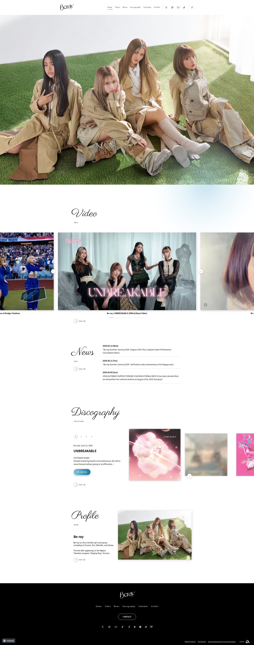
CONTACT (127, 617)
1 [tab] (76, 441)
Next (201, 271)
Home (109, 7)
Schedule (147, 7)
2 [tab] (81, 441)
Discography (135, 7)
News (125, 7)
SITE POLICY (202, 641)
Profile (157, 7)
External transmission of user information (222, 641)
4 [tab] (91, 441)
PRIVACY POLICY (190, 641)
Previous (53, 271)
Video (117, 7)
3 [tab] (86, 441)
